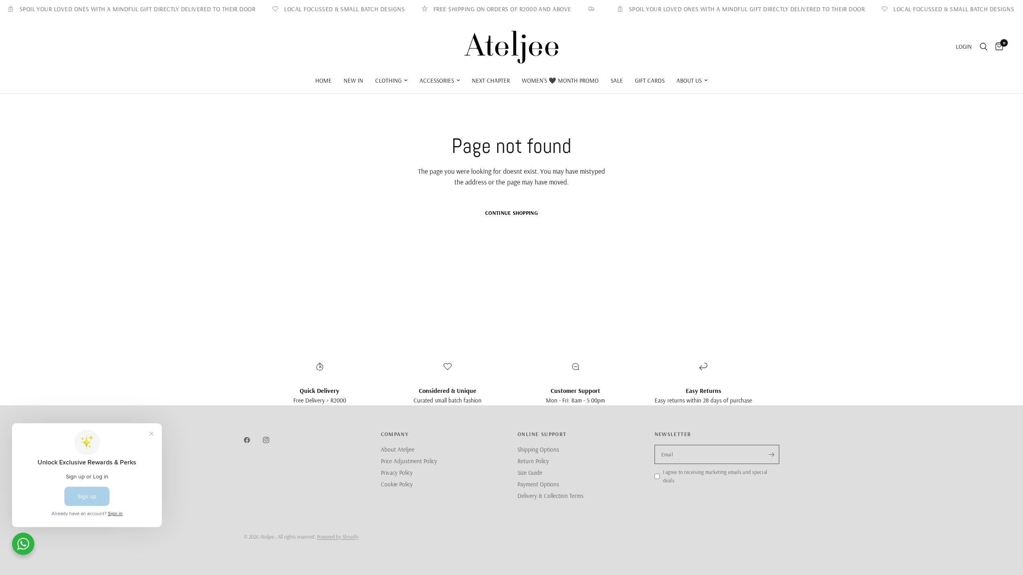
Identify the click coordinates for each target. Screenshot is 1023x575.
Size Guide (529, 472)
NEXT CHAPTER (491, 80)
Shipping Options (538, 449)
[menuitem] (323, 80)
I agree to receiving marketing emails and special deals (715, 476)
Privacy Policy (397, 472)
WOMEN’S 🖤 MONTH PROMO (560, 80)
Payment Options (538, 484)
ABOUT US (689, 80)
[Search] (983, 47)
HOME (323, 80)
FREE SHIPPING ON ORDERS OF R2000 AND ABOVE (493, 9)
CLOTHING (388, 80)
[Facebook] (252, 440)
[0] (997, 47)
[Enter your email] (771, 454)
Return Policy (533, 461)
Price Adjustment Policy (409, 461)
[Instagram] (272, 440)
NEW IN (353, 80)
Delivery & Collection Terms (550, 496)
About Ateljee (397, 449)
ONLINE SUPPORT (542, 434)
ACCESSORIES (437, 80)
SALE (617, 80)
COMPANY (395, 434)
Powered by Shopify (337, 536)
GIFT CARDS (650, 80)
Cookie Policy (397, 484)
